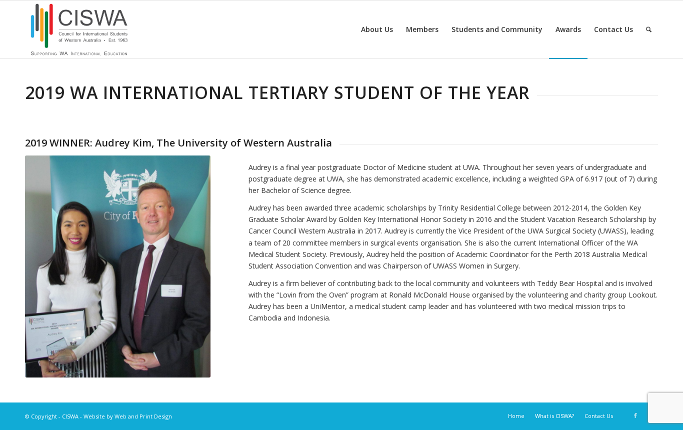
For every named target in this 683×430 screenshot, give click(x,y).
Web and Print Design (143, 416)
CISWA (70, 416)
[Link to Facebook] (635, 415)
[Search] (649, 29)
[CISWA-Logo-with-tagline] (80, 29)
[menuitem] (377, 29)
